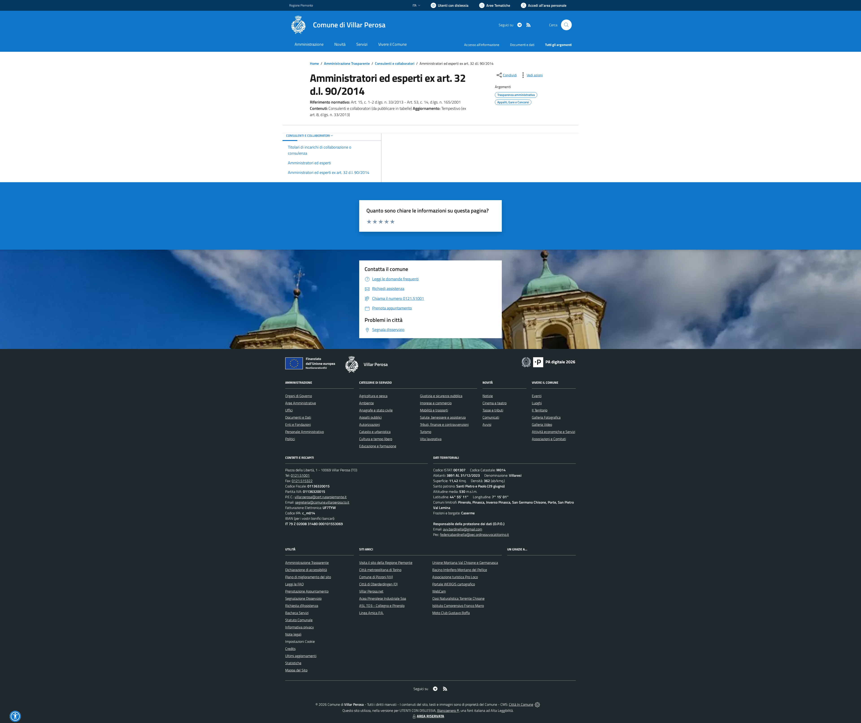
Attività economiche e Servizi (553, 431)
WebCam (439, 591)
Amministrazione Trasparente (347, 63)
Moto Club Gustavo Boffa (451, 612)
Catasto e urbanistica (375, 431)
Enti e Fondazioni (298, 424)
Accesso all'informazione (481, 44)
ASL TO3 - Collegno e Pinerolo (381, 605)
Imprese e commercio (436, 403)
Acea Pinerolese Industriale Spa (382, 598)
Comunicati (491, 417)
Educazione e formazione (377, 446)
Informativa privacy (299, 627)
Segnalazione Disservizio (303, 598)
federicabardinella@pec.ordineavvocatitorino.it (474, 534)
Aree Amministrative (300, 403)
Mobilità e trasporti (434, 410)
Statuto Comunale (299, 620)
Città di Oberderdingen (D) (378, 584)
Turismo (425, 431)
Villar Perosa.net (371, 591)
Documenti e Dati (298, 417)
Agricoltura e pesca (373, 395)
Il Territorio (539, 410)
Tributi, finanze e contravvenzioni (444, 424)
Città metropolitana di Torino (380, 569)
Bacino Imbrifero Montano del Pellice (459, 569)
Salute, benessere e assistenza (443, 417)
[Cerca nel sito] (566, 24)
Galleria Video (542, 424)
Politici (290, 439)
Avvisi (487, 424)
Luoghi (537, 403)
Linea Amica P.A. (371, 612)
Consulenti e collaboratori (394, 63)
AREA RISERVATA (430, 716)
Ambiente (366, 403)
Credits (290, 648)
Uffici (289, 410)
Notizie (488, 395)
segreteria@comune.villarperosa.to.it (322, 502)
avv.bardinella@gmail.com (462, 529)
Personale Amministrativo (304, 431)
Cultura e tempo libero (375, 439)
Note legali (293, 634)
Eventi (536, 395)
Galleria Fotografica (546, 417)
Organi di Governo (298, 395)
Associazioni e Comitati (549, 439)
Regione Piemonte (301, 5)
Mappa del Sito (296, 670)
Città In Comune (521, 704)
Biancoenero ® (448, 710)
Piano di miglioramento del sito (308, 577)
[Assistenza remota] (537, 704)
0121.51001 (300, 475)
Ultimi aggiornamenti (300, 655)
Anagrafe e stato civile (376, 410)
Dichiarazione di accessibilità (306, 569)
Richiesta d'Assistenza (301, 605)
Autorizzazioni (369, 424)
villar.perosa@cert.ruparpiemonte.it (321, 497)
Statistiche (293, 663)
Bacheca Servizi (297, 612)
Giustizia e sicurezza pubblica (441, 395)
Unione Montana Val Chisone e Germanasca (465, 562)
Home (314, 63)
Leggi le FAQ (294, 584)
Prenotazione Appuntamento (306, 591)
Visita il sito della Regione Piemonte (385, 562)
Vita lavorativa (430, 439)
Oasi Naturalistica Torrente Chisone (458, 598)
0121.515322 (302, 480)
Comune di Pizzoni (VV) (376, 577)
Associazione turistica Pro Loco (455, 577)
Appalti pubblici (370, 417)
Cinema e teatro (495, 403)
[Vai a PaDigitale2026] (548, 361)
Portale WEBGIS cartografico (453, 584)
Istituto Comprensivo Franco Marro (458, 605)
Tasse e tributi (493, 410)
